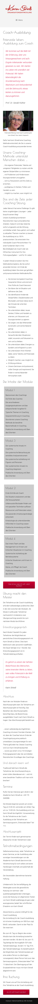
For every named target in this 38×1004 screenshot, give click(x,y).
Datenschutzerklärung (17, 1001)
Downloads (29, 1001)
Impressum (8, 1001)
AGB (25, 1001)
